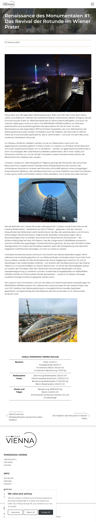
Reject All (31, 512)
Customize (15, 512)
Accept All (46, 512)
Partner (8, 481)
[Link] (9, 4)
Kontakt (8, 484)
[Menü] (92, 4)
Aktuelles (8, 478)
